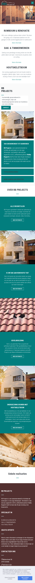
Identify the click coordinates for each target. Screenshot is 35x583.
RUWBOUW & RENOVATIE (8, 520)
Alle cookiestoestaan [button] (25, 578)
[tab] (17, 143)
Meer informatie (16, 43)
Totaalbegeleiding (11, 172)
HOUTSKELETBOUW (7, 524)
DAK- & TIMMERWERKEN (8, 522)
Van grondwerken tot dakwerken (16, 144)
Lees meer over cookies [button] (24, 573)
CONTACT (6, 107)
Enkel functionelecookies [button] (10, 578)
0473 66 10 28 (7, 565)
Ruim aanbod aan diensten (14, 179)
